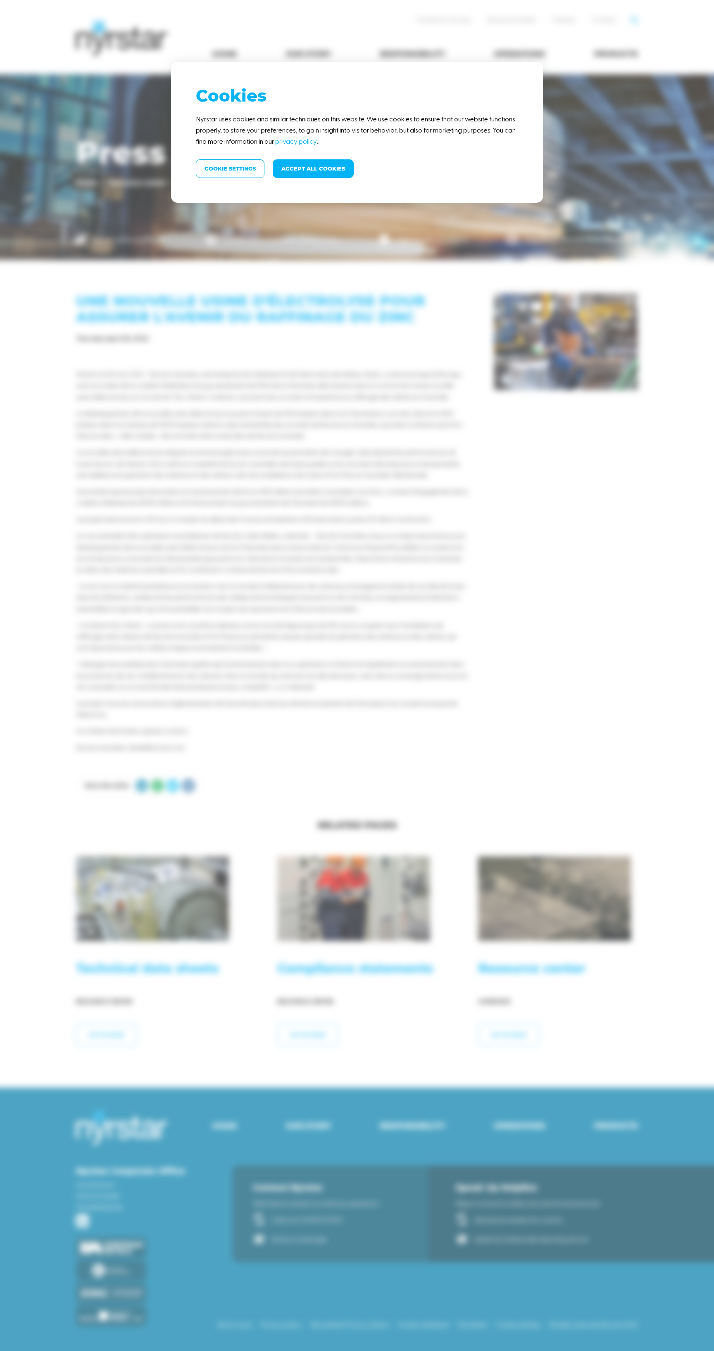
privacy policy (296, 141)
